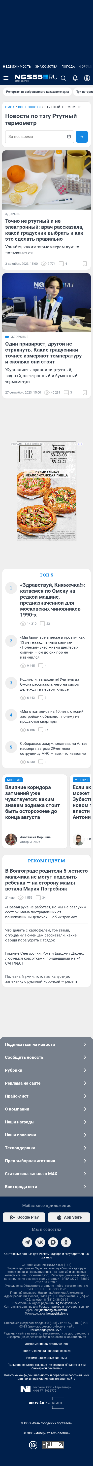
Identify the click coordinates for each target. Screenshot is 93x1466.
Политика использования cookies (46, 1351)
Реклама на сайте (22, 1083)
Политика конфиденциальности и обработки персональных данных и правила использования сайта (46, 1377)
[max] (53, 1242)
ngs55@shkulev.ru (68, 1303)
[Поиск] (63, 78)
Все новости (29, 107)
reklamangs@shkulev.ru (46, 1330)
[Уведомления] (75, 78)
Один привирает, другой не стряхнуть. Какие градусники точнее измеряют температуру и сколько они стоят (43, 353)
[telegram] (27, 1242)
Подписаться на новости (30, 1044)
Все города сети (21, 1186)
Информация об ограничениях (46, 1344)
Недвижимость (17, 66)
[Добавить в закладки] (85, 264)
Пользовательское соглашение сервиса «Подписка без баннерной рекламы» (46, 1366)
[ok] (66, 1242)
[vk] (40, 1242)
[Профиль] (87, 78)
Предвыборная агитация (30, 1160)
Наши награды (19, 1121)
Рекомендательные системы (46, 1358)
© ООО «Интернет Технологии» (47, 1433)
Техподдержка (20, 1147)
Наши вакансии (20, 1134)
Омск (10, 107)
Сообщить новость (24, 1057)
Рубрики (13, 1070)
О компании (17, 1109)
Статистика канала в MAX (31, 1173)
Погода (68, 66)
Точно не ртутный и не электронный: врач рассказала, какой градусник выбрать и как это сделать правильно (44, 230)
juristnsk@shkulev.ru (53, 1310)
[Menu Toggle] (6, 78)
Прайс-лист (17, 1096)
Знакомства (46, 66)
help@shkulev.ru (57, 1313)
